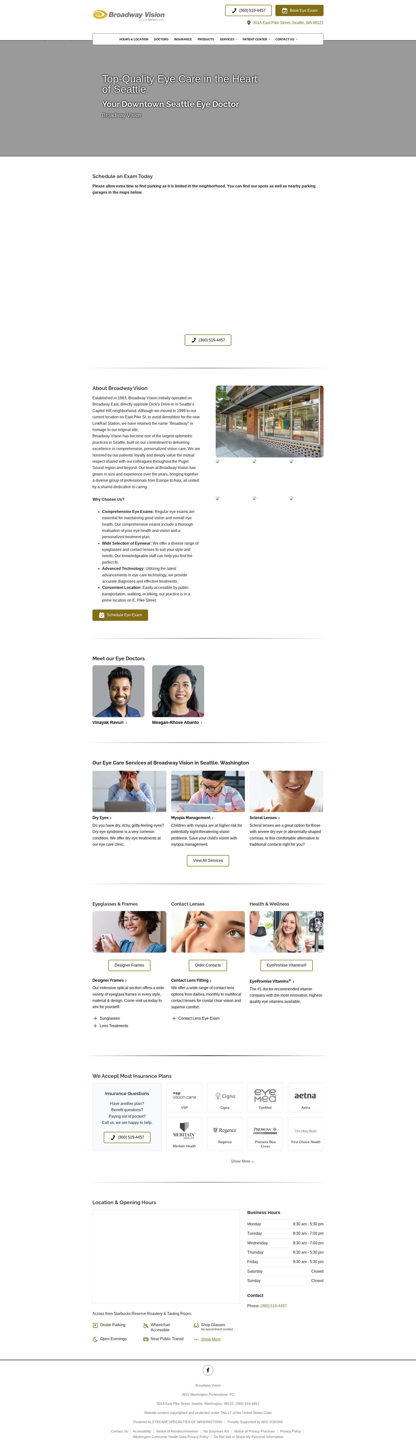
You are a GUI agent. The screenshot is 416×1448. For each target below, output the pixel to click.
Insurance (183, 39)
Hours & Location (133, 39)
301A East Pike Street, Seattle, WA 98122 (288, 23)
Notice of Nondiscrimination (177, 1431)
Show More (240, 1161)
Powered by (177, 1422)
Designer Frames (108, 980)
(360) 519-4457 (273, 1306)
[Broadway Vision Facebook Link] (208, 1370)
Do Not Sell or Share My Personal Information (248, 1437)
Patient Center (255, 39)
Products (206, 39)
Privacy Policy (290, 1431)
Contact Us (284, 39)
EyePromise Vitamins (270, 981)
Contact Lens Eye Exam (199, 1018)
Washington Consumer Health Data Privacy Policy (170, 1437)
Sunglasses (110, 1018)
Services (227, 39)
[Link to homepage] (140, 15)
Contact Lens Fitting (189, 980)
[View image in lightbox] (270, 456)
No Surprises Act (216, 1431)
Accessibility (142, 1431)
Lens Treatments (114, 1026)
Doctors (161, 39)
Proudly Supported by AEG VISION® (255, 1422)
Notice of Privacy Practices (254, 1431)
